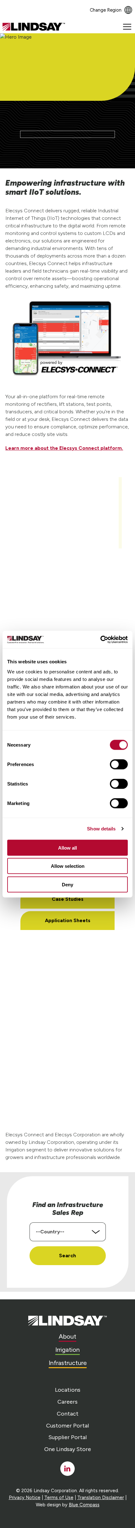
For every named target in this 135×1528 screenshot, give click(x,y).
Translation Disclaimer (100, 1497)
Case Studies (68, 899)
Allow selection (67, 866)
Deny (67, 884)
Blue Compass (84, 1505)
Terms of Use (58, 1497)
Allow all (67, 847)
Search (67, 1256)
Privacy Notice (24, 1497)
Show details (101, 828)
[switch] (119, 764)
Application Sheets (67, 920)
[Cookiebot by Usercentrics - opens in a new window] (100, 639)
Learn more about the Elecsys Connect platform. (64, 448)
